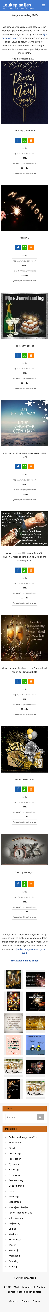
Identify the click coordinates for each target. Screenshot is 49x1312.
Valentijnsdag (16, 1218)
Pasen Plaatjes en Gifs (20, 1212)
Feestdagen (15, 1158)
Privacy (36, 1301)
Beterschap (15, 1142)
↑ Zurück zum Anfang (24, 1278)
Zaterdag (13, 1261)
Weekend (13, 1234)
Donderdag (15, 1153)
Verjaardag (14, 1223)
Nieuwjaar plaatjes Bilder (24, 960)
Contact (25, 1301)
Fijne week (14, 1175)
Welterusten (15, 1239)
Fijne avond (15, 1164)
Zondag (13, 1266)
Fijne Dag (14, 1169)
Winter (12, 1245)
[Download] (31, 142)
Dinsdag (13, 1148)
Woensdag (14, 1255)
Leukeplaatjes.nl (26, 1287)
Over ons (13, 1301)
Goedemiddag (16, 1180)
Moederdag (15, 1202)
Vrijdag (12, 1228)
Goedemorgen (16, 1185)
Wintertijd (14, 1250)
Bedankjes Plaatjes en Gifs (23, 1137)
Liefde (12, 1191)
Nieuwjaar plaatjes (18, 1207)
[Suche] (40, 1117)
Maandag (14, 1196)
